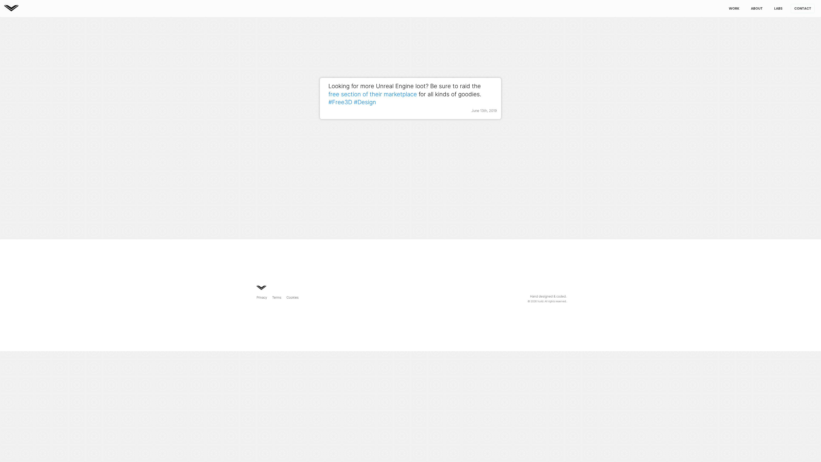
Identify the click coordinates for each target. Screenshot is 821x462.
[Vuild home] (11, 10)
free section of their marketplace (372, 94)
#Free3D (340, 102)
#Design (365, 102)
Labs (778, 8)
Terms (276, 297)
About (757, 8)
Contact (802, 8)
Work (734, 8)
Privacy (262, 297)
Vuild (540, 301)
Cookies (292, 297)
